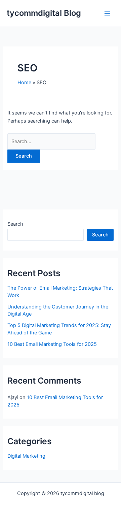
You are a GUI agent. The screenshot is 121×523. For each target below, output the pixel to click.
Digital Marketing (26, 456)
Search (15, 224)
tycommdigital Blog (44, 13)
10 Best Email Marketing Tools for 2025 (52, 344)
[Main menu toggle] (107, 13)
